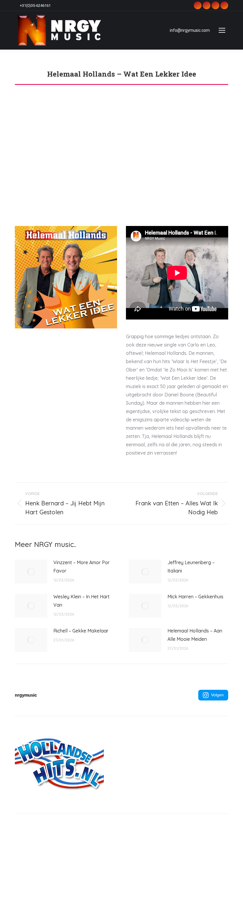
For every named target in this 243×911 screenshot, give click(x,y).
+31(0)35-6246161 (35, 5)
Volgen (217, 694)
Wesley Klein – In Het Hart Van (81, 601)
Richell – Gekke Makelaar (80, 631)
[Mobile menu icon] (222, 30)
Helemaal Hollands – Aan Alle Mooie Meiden (194, 635)
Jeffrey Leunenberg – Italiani (191, 566)
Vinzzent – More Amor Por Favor (81, 566)
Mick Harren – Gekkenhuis (195, 597)
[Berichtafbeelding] (31, 571)
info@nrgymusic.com (190, 30)
